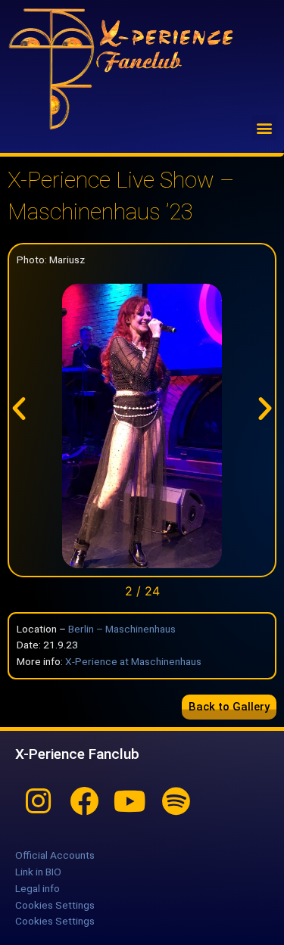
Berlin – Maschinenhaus (122, 629)
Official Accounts (55, 855)
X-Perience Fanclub (77, 754)
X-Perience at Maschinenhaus (133, 661)
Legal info (37, 888)
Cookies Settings (55, 905)
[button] (263, 127)
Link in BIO (38, 872)
